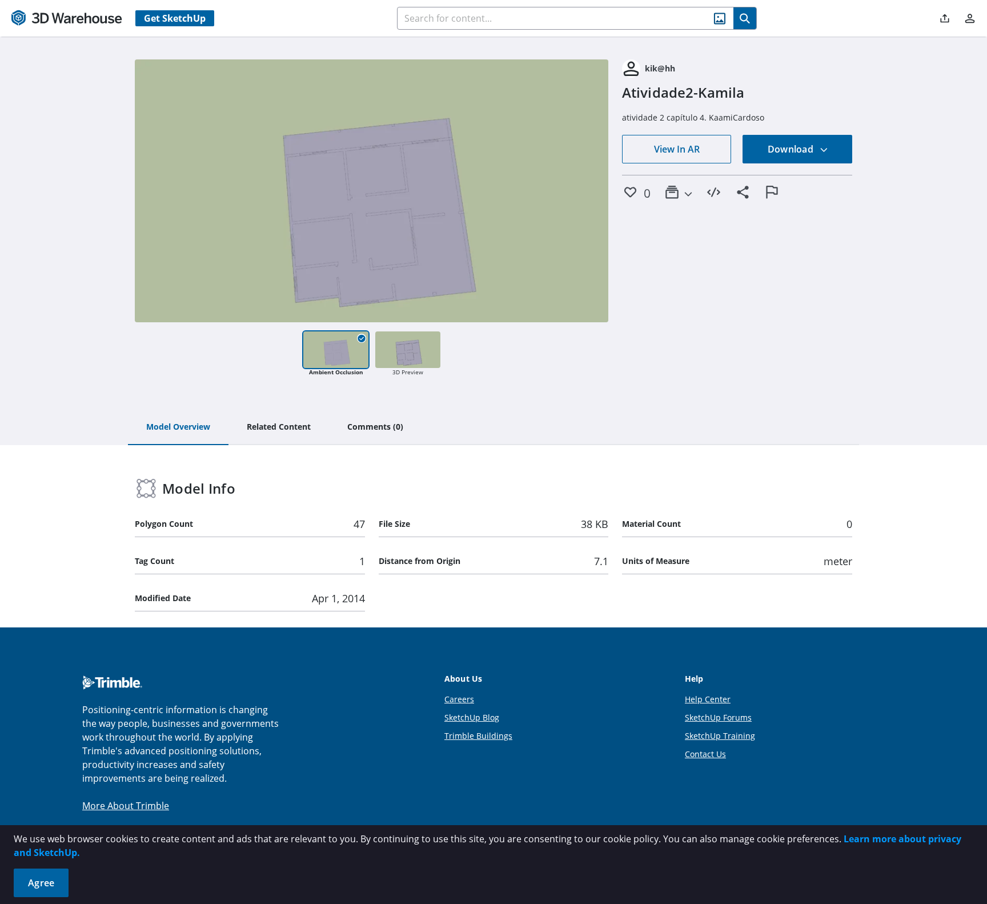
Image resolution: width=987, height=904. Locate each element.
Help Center (708, 699)
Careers (459, 699)
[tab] (178, 427)
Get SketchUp (175, 18)
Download (792, 149)
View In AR (677, 149)
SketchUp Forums (718, 717)
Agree (41, 883)
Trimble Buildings (478, 735)
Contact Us (705, 754)
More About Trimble (125, 805)
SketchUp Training (720, 735)
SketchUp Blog (471, 717)
